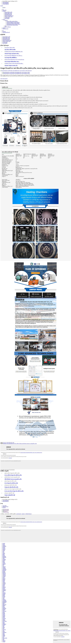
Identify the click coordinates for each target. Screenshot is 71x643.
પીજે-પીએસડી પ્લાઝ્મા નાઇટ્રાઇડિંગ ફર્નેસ (13, 479)
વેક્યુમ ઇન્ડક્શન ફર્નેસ (8, 16)
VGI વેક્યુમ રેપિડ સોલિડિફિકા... (11, 57)
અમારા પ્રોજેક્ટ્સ (8, 26)
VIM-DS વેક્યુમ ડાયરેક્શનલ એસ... (12, 53)
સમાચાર (3, 27)
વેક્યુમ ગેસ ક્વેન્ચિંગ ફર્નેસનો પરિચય (13, 23)
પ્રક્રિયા (6, 20)
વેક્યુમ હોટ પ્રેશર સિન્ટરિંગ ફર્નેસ (8, 442)
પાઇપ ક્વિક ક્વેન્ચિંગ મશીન (10, 49)
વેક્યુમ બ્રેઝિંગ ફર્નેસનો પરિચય (12, 21)
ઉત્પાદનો (4, 11)
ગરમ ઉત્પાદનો (18, 513)
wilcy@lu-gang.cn (5, 2)
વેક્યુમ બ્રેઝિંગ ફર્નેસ (8, 13)
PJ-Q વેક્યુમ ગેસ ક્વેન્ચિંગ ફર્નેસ (11, 483)
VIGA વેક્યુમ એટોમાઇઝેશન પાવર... (12, 61)
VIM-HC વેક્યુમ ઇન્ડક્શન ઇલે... (11, 65)
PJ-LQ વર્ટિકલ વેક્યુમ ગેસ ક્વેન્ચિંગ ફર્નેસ (13, 475)
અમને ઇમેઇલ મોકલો (3, 78)
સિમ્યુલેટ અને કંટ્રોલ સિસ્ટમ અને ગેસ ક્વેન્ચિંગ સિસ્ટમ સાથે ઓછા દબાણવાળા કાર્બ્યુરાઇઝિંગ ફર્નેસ (20, 443)
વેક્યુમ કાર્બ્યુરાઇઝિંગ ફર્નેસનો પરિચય (13, 22)
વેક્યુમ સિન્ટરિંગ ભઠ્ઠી (8, 14)
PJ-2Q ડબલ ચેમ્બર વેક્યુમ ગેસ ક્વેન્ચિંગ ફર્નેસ (14, 491)
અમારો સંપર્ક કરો (5, 28)
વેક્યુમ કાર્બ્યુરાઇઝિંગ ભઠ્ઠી (9, 15)
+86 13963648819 (5, 3)
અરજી (3, 19)
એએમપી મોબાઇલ (28, 513)
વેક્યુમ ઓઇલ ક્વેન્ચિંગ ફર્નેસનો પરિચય (13, 24)
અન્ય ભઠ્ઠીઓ (7, 18)
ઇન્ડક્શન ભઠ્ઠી (7, 17)
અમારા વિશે (4, 10)
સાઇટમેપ (23, 513)
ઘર (2, 9)
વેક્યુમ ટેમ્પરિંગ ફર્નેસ (6, 37)
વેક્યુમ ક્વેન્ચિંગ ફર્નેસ (8, 12)
